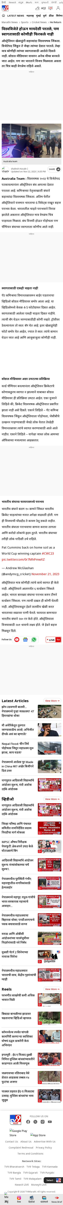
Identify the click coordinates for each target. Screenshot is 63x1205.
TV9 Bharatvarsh (14, 1166)
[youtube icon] (17, 639)
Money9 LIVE (39, 1184)
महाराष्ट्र (30, 15)
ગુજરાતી (45, 2)
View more (51, 700)
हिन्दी (4, 2)
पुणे (45, 15)
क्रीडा (51, 15)
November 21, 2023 (45, 574)
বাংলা (36, 2)
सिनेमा (59, 15)
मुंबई (38, 15)
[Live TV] (49, 8)
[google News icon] (25, 639)
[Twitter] (35, 1122)
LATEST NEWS (15, 15)
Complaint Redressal (21, 1147)
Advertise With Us (44, 1141)
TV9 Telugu (33, 1166)
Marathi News (10, 22)
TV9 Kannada (49, 1166)
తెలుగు (29, 2)
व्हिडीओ (8, 798)
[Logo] (5, 8)
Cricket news (39, 22)
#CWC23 (48, 553)
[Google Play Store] (20, 1133)
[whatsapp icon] (34, 639)
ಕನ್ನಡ (20, 2)
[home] (3, 15)
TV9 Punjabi (47, 1172)
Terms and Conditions (30, 1153)
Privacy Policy (44, 1147)
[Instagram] (43, 1122)
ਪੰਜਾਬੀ (54, 2)
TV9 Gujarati (30, 1172)
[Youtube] (50, 1122)
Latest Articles (15, 700)
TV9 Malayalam (32, 1178)
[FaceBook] (28, 1122)
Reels (7, 989)
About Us (25, 1141)
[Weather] (38, 8)
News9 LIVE (22, 1184)
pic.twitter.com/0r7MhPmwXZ (23, 559)
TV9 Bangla (14, 1172)
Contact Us (11, 1141)
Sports (24, 22)
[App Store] (40, 1136)
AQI (43, 8)
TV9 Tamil (15, 1178)
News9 (12, 2)
